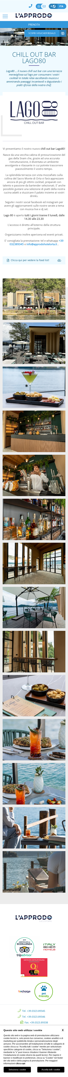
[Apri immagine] (34, 298)
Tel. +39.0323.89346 (33, 1016)
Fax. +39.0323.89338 (36, 1022)
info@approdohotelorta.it (45, 6)
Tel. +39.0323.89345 (33, 1010)
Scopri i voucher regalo (41, 33)
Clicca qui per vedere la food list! (30, 260)
